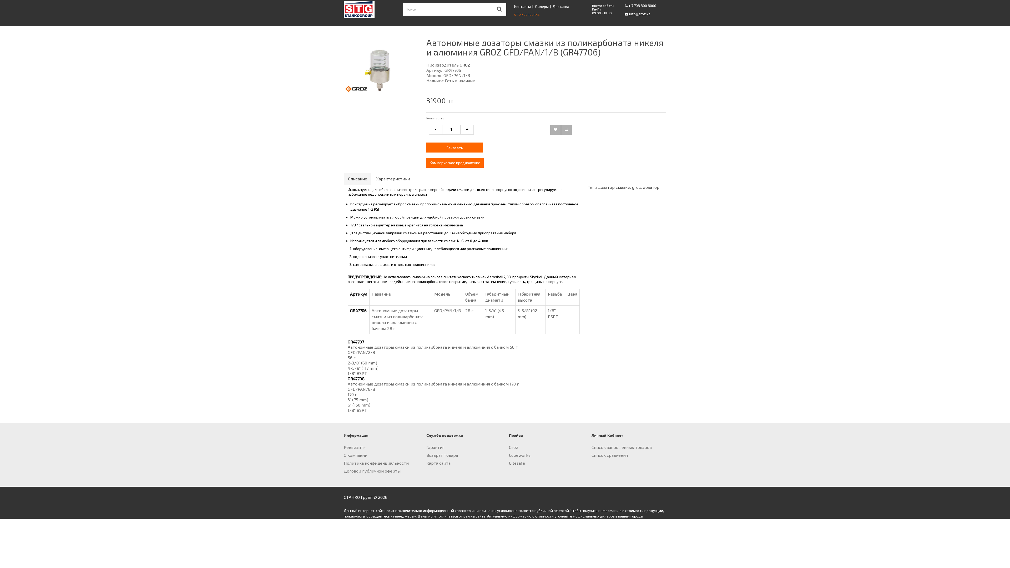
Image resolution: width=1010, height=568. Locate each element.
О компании (355, 455)
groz (636, 187)
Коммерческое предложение (455, 162)
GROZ (465, 64)
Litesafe (517, 462)
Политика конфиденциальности (376, 462)
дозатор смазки (614, 187)
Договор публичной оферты (372, 470)
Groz (513, 447)
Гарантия (435, 447)
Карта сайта (438, 462)
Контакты (522, 6)
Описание (357, 178)
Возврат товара (442, 455)
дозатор (651, 187)
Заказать (454, 147)
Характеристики (393, 178)
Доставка (561, 6)
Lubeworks (520, 455)
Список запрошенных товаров (622, 447)
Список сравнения (610, 455)
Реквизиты (355, 447)
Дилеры (542, 6)
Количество (435, 118)
